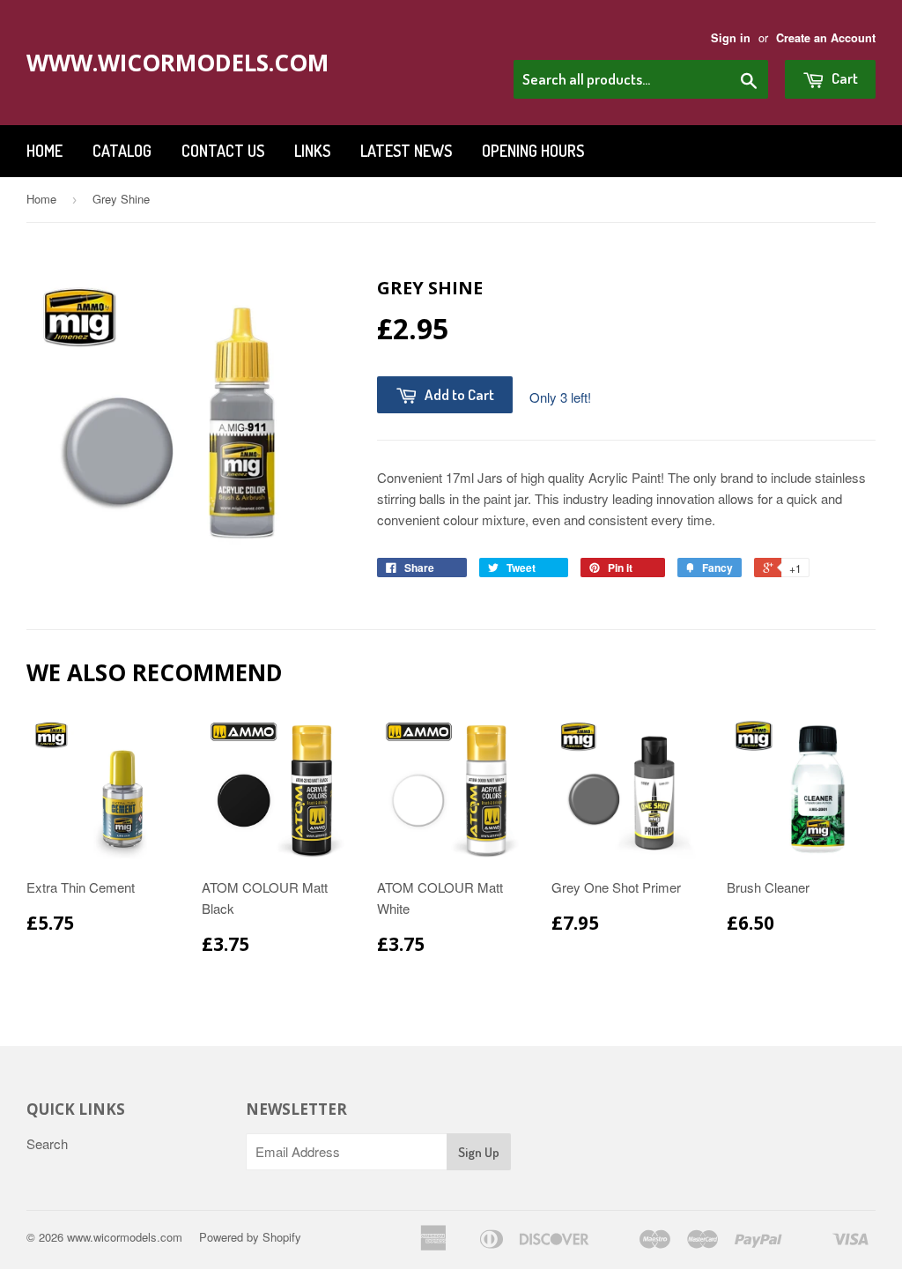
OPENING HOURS (533, 150)
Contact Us (222, 150)
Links (312, 150)
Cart (843, 78)
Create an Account (826, 38)
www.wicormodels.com (160, 62)
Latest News (406, 150)
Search (47, 1143)
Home (44, 150)
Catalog (122, 150)
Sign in (730, 38)
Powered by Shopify (250, 1236)
